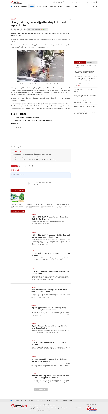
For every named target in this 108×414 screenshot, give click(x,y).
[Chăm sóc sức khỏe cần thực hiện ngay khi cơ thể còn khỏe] (64, 197)
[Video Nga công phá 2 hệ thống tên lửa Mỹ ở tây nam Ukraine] (20, 275)
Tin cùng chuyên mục (18, 211)
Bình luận (14, 166)
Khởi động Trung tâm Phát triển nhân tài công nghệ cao (47, 206)
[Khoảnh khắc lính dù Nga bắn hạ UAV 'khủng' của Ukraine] (20, 256)
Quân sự (68, 6)
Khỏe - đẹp (53, 6)
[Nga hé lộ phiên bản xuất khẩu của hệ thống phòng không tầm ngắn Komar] (20, 311)
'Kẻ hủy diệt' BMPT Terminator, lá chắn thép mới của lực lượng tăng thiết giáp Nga (50, 236)
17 (93, 72)
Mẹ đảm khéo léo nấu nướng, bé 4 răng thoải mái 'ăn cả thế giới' (84, 112)
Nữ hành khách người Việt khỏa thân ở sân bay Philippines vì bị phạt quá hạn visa (50, 377)
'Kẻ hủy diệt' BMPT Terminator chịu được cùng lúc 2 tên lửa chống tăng (49, 218)
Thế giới (32, 6)
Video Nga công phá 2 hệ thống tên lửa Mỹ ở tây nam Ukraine (50, 272)
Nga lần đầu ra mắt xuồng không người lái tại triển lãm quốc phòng (49, 327)
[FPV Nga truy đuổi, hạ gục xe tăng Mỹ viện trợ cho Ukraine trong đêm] (20, 362)
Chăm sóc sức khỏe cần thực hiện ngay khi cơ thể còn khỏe (63, 206)
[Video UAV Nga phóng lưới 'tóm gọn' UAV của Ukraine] (20, 346)
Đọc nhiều (79, 62)
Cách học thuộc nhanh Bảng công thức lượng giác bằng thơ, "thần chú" (84, 71)
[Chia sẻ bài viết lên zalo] (15, 29)
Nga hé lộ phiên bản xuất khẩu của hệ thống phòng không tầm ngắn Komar (48, 309)
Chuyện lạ (60, 6)
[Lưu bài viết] (24, 29)
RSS (96, 6)
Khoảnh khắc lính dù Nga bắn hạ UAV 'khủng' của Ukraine (50, 254)
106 (78, 85)
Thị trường (24, 6)
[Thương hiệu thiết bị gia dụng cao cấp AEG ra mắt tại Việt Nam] (33, 197)
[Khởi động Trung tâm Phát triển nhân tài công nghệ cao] (48, 197)
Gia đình (38, 6)
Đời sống (16, 6)
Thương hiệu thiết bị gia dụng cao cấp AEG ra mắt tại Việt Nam (32, 206)
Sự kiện (75, 6)
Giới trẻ (45, 6)
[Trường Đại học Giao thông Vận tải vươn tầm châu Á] (17, 197)
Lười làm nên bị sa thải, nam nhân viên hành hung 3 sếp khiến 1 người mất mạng (34, 160)
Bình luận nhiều (91, 62)
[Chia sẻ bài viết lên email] (18, 29)
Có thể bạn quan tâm (18, 190)
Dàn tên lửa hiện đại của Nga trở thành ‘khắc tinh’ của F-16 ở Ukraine (49, 290)
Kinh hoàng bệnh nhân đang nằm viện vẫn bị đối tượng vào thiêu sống (31, 154)
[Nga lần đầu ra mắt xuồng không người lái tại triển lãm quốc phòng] (20, 329)
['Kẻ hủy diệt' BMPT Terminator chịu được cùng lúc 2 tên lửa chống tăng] (20, 220)
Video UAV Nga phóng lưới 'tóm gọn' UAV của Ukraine (49, 343)
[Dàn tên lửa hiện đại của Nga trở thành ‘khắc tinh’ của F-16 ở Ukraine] (20, 293)
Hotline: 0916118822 (69, 2)
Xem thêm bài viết (40, 389)
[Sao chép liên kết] (21, 29)
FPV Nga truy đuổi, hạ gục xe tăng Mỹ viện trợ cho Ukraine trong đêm (49, 360)
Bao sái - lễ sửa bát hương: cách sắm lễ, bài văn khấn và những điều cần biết (85, 101)
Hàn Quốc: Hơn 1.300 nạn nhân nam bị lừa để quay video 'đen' (29, 157)
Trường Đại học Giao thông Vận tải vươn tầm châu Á (17, 206)
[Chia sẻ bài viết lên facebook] (12, 29)
